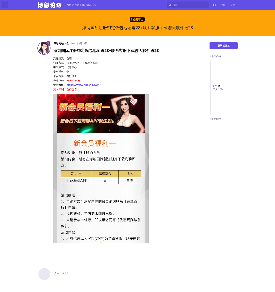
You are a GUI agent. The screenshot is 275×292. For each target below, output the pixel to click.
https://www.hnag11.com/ (83, 85)
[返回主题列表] (4, 4)
